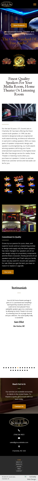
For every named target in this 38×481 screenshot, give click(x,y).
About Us (19, 462)
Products (19, 464)
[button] (19, 25)
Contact (19, 471)
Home (19, 460)
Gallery (19, 466)
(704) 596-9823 (19, 434)
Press (19, 469)
